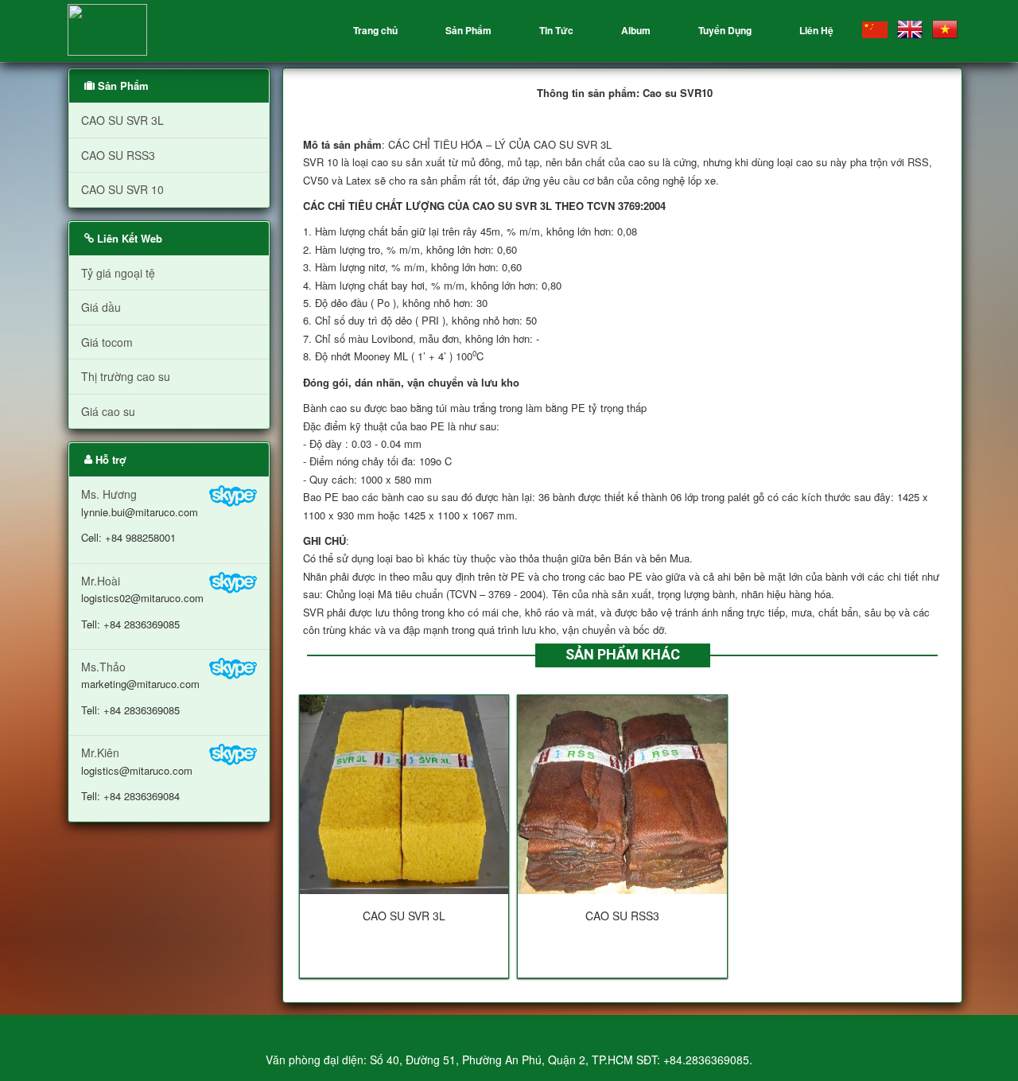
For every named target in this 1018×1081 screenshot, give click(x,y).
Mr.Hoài (142, 602)
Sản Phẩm (468, 30)
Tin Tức (556, 30)
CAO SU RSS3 (118, 155)
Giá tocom (107, 342)
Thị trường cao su (125, 376)
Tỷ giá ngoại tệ (118, 273)
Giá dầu (101, 307)
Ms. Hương (139, 515)
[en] (909, 29)
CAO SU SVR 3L (122, 120)
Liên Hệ (816, 30)
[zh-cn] (874, 28)
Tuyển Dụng (725, 30)
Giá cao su (108, 411)
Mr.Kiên (136, 774)
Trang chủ (375, 30)
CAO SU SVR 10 (122, 189)
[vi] (944, 29)
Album (636, 30)
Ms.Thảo (140, 688)
